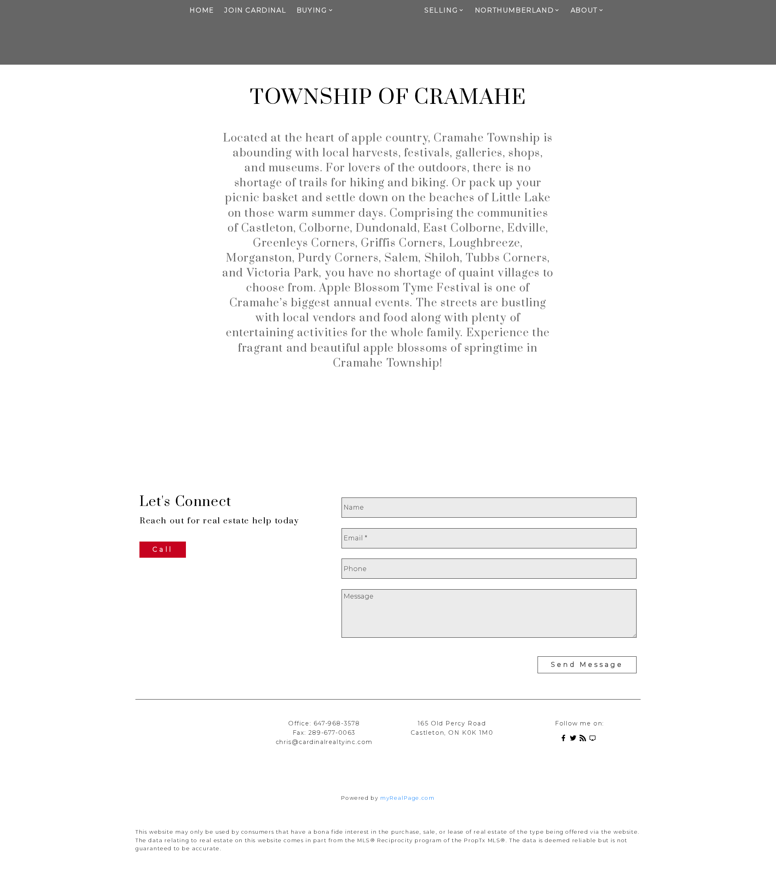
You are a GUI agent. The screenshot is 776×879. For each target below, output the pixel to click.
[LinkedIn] (594, 739)
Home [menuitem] (202, 10)
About (584, 10)
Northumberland (514, 10)
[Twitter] (575, 739)
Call (162, 549)
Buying (312, 10)
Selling (441, 10)
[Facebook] (565, 739)
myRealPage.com (407, 798)
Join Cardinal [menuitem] (255, 10)
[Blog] (584, 739)
